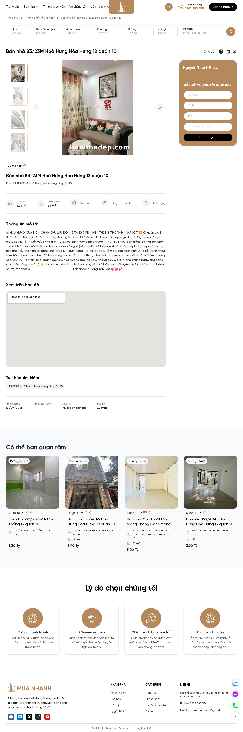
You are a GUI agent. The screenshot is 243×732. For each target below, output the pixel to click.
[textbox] (140, 33)
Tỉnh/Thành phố (46, 29)
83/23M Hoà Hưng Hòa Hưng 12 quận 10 (35, 386)
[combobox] (140, 33)
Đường (132, 29)
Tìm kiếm (187, 29)
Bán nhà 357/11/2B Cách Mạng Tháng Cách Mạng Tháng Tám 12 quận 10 (149, 524)
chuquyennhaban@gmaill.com (207, 710)
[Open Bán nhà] (37, 7)
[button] (221, 51)
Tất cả (162, 33)
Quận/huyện (74, 29)
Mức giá (162, 29)
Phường (102, 29)
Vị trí (14, 29)
